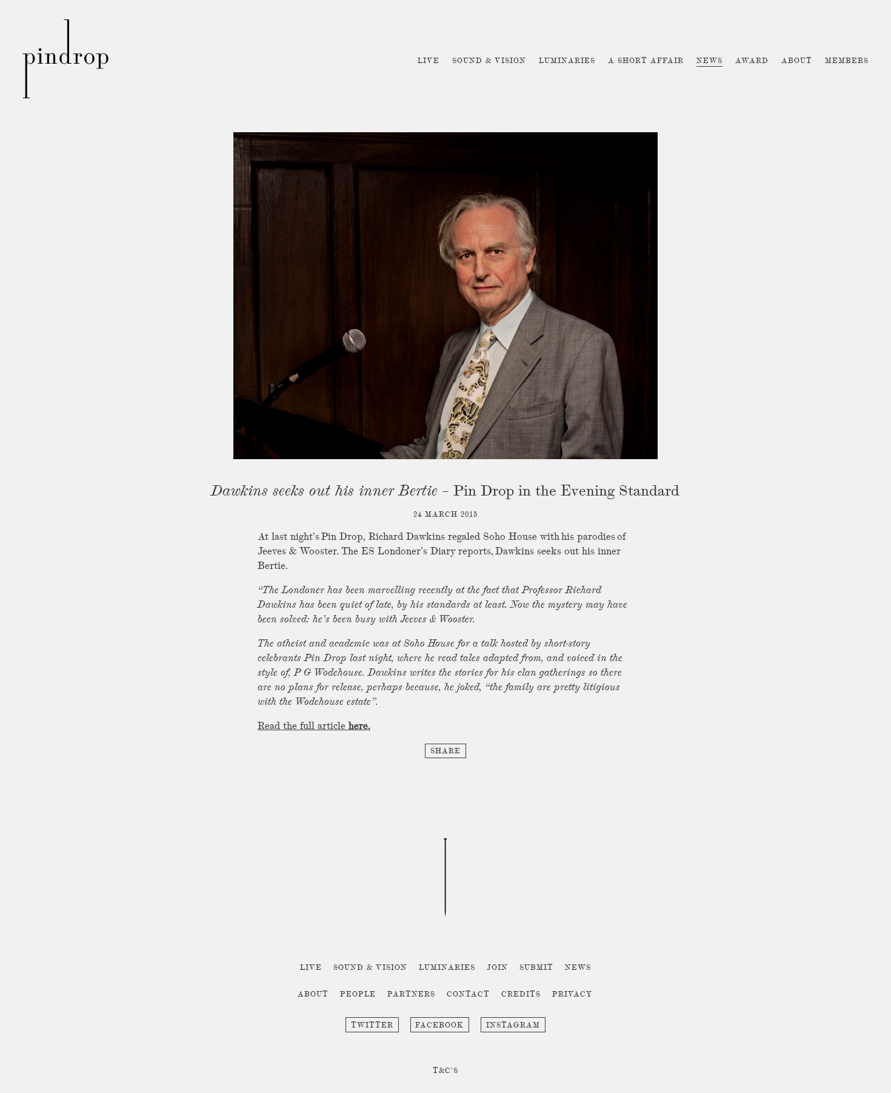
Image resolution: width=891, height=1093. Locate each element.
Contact (468, 994)
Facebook (439, 1025)
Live (428, 61)
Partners (411, 994)
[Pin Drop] (65, 96)
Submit (536, 967)
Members (847, 61)
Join (497, 967)
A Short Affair (646, 61)
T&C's (445, 1071)
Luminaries (567, 61)
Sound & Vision (489, 61)
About (796, 61)
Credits (521, 994)
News (709, 61)
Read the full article (314, 726)
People (358, 994)
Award (752, 61)
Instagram (513, 1025)
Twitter (372, 1025)
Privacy (572, 994)
